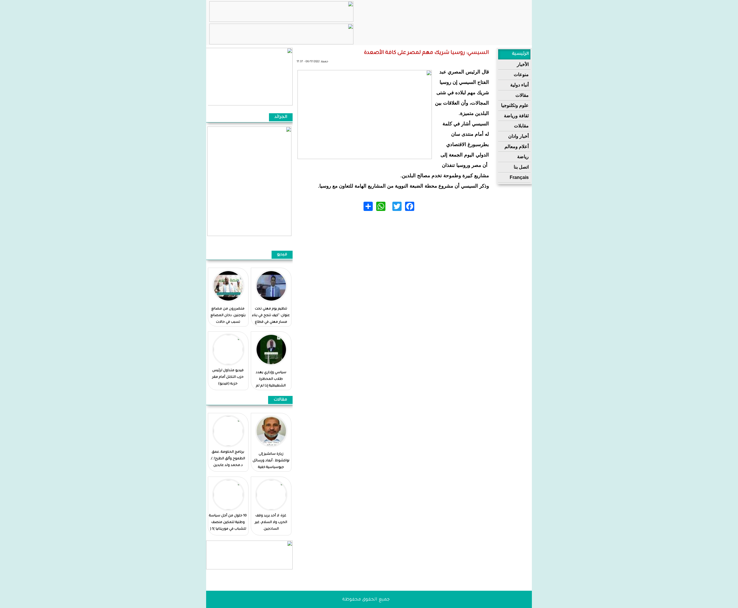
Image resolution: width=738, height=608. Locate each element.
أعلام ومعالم (516, 146)
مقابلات (521, 125)
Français (519, 177)
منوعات (521, 74)
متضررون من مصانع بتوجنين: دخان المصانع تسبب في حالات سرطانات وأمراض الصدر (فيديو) (228, 322)
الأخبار (523, 64)
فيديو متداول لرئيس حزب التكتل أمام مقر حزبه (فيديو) (228, 377)
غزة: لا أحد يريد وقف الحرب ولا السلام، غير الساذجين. (271, 522)
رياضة (523, 156)
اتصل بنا (521, 167)
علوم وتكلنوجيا (515, 105)
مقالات (522, 95)
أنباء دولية (519, 84)
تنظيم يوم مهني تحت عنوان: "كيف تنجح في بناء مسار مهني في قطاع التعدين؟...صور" (271, 319)
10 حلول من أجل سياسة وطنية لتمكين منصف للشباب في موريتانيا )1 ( (228, 522)
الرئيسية (520, 54)
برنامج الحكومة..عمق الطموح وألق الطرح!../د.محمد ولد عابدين (228, 458)
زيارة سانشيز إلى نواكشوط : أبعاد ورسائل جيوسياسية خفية (271, 460)
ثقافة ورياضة (516, 115)
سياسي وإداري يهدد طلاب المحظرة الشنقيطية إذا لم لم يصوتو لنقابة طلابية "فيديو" (270, 386)
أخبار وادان (518, 136)
